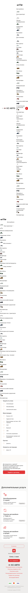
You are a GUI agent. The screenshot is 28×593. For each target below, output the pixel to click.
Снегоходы (19, 55)
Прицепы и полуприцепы (20, 91)
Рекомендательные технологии (14, 573)
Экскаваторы (20, 112)
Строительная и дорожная (20, 106)
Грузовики (19, 32)
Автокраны (19, 75)
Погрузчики (19, 96)
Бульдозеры (19, 80)
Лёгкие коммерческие (20, 21)
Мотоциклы (19, 43)
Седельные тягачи (19, 27)
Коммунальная (20, 85)
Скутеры (18, 47)
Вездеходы (19, 51)
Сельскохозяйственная (6, 300)
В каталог (14, 546)
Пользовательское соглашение (14, 567)
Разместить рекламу (14, 575)
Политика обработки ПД (14, 569)
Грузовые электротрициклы (21, 59)
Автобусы (19, 71)
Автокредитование (14, 577)
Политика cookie (14, 571)
